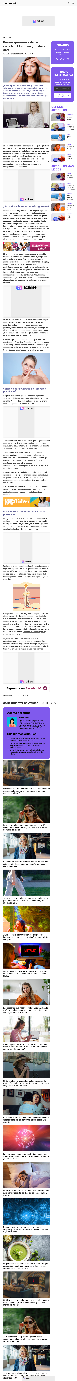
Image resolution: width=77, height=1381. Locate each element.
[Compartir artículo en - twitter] (47, 703)
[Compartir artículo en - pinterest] (55, 703)
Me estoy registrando (61, 95)
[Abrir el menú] (73, 3)
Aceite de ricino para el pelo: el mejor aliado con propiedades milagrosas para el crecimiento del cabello (27, 752)
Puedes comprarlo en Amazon (32, 350)
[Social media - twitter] (57, 59)
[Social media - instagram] (68, 59)
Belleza (10, 37)
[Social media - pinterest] (64, 59)
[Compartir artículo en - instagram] (51, 703)
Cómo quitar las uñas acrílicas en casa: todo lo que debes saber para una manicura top (27, 740)
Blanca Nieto (29, 54)
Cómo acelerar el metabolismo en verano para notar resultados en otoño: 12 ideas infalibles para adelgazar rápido (28, 745)
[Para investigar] (69, 3)
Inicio (5, 37)
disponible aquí (17, 460)
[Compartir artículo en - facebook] (43, 703)
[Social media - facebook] (61, 59)
